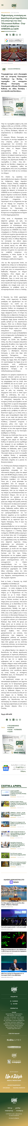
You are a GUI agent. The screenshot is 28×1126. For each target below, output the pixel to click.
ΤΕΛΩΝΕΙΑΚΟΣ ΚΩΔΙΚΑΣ (13, 726)
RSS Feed (15, 1003)
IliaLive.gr (10, 1108)
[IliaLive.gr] (14, 1040)
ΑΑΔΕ (10, 729)
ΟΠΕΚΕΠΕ (18, 729)
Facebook (15, 1001)
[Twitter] (10, 35)
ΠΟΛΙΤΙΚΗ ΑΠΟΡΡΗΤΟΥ (19, 1088)
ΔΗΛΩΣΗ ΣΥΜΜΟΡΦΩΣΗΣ (14, 1085)
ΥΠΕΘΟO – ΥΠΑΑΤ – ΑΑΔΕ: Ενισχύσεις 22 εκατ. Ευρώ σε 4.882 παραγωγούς (18, 814)
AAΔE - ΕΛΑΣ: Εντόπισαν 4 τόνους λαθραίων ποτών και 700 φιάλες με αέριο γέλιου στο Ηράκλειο (18, 834)
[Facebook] (7, 35)
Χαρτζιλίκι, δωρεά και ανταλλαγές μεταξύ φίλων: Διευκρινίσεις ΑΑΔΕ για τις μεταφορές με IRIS (17, 844)
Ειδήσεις (23, 771)
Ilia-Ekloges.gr (19, 1110)
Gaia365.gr (17, 1108)
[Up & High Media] (14, 1077)
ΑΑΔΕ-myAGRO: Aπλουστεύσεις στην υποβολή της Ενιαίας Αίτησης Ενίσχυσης (18, 793)
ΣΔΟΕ (11, 731)
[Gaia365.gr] (14, 1055)
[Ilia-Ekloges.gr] (14, 1062)
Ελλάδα (12, 838)
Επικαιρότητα (5, 12)
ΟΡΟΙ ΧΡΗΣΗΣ (6, 1088)
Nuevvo (17, 1118)
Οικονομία (13, 797)
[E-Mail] (17, 35)
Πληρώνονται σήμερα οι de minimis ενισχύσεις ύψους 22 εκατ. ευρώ (18, 823)
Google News (20, 767)
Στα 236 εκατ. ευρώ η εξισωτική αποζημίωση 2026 (18, 854)
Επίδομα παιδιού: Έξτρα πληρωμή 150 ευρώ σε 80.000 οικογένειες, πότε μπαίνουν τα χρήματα (18, 804)
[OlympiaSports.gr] (14, 1047)
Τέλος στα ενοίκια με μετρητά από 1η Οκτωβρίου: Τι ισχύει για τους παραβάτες (18, 863)
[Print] (20, 35)
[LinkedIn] (13, 35)
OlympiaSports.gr (9, 1110)
